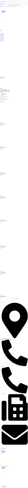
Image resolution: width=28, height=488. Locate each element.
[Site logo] (3, 9)
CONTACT (3, 452)
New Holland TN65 (3, 246)
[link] (20, 464)
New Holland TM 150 (3, 197)
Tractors (3, 92)
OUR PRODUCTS (4, 451)
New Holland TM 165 (3, 220)
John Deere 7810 (2, 147)
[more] (14, 300)
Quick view (1, 122)
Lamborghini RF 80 (3, 173)
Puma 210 (1, 88)
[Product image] (7, 145)
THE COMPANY (4, 450)
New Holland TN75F (2, 77)
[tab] (15, 93)
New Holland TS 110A (3, 296)
